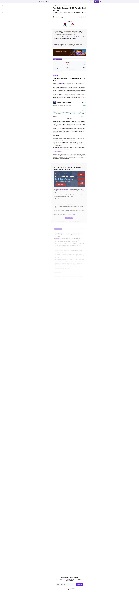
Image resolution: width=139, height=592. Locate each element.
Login (91, 1)
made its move (62, 83)
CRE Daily (54, 5)
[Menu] (100, 1)
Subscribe (96, 1)
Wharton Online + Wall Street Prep (74, 36)
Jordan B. (57, 16)
